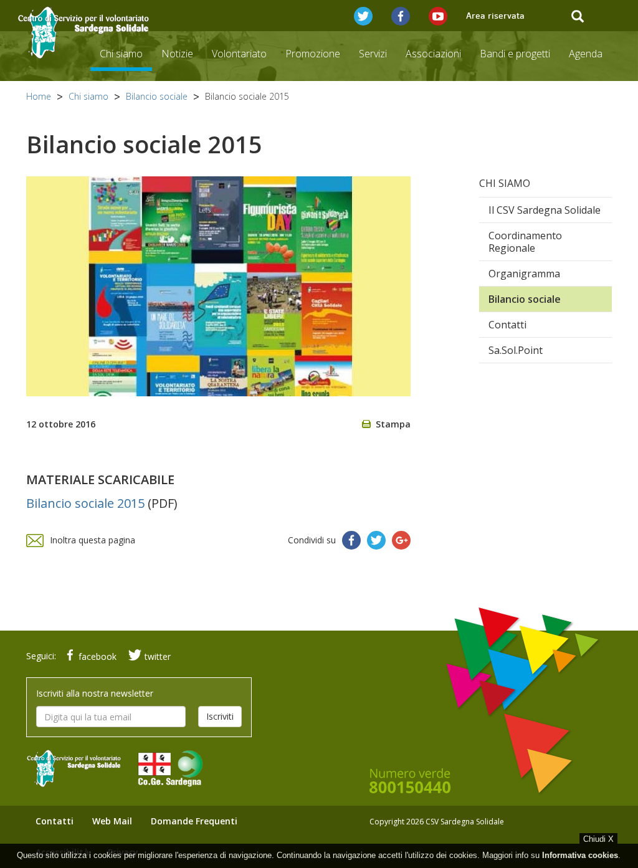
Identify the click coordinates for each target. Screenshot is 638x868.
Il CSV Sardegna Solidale (544, 210)
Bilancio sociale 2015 (85, 503)
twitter (158, 656)
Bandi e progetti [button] (515, 53)
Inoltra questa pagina (92, 540)
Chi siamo (88, 96)
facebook (98, 656)
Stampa (393, 424)
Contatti (507, 324)
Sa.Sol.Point (515, 350)
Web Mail (112, 821)
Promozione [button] (312, 53)
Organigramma (524, 273)
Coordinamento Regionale (525, 242)
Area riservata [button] (495, 15)
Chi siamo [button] (121, 53)
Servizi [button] (373, 53)
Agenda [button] (585, 53)
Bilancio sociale (157, 96)
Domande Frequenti (194, 821)
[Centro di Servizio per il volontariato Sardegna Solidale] (84, 32)
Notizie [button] (177, 53)
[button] (363, 15)
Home (38, 96)
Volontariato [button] (239, 53)
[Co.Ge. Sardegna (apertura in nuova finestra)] (176, 761)
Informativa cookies (580, 855)
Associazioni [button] (433, 53)
